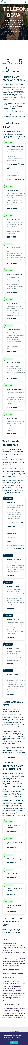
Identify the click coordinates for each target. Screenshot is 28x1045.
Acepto (14, 1042)
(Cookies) (15, 1039)
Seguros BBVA (18, 91)
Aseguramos (19, 105)
